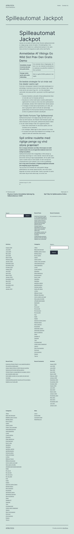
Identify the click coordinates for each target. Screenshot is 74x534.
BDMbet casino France (39, 251)
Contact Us (65, 5)
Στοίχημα (36, 350)
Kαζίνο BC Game (38, 289)
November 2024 (10, 279)
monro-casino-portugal (40, 297)
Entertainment (37, 275)
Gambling (36, 281)
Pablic (35, 304)
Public (35, 316)
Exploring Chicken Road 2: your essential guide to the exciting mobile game (40, 217)
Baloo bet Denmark (39, 249)
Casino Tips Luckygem (39, 261)
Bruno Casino (37, 255)
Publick (36, 318)
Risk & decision (38, 324)
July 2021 (8, 287)
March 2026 (9, 257)
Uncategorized (38, 342)
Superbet (36, 338)
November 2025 (10, 265)
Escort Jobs (37, 277)
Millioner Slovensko (39, 295)
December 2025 (10, 263)
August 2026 (9, 247)
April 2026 (8, 255)
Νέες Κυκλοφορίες (39, 348)
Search (7, 213)
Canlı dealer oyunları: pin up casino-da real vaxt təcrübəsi (40, 233)
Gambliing (36, 279)
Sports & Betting (38, 332)
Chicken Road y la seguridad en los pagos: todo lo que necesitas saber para (40, 228)
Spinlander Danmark (39, 330)
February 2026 (9, 259)
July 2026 (8, 249)
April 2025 (8, 273)
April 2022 (8, 283)
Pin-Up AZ (36, 306)
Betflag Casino (38, 253)
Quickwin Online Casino (40, 320)
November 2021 (10, 285)
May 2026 (8, 253)
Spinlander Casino (38, 328)
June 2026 (8, 251)
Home (59, 5)
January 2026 (9, 261)
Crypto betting (38, 269)
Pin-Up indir (37, 308)
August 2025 (9, 269)
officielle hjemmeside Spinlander (14, 466)
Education (36, 271)
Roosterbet (37, 326)
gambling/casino (38, 285)
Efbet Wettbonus (38, 273)
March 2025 (9, 275)
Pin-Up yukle (37, 312)
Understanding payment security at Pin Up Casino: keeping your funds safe (40, 238)
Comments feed (38, 417)
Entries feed (37, 415)
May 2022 (8, 281)
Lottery (36, 291)
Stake (35, 334)
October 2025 (9, 267)
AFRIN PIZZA (10, 5)
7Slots (35, 247)
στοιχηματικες (38, 352)
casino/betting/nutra (39, 263)
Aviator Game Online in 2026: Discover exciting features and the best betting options (40, 222)
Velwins (36, 346)
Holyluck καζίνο (38, 287)
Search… (52, 244)
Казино (36, 354)
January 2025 (9, 277)
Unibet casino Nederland (40, 344)
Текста (36, 356)
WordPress (65, 528)
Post (35, 314)
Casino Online (37, 259)
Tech (35, 340)
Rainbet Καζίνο (38, 322)
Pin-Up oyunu (37, 310)
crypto (36, 267)
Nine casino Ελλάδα (39, 299)
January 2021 (9, 289)
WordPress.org (38, 419)
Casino (36, 257)
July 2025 (8, 271)
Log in (35, 413)
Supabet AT (37, 336)
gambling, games (38, 283)
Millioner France (38, 293)
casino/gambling (38, 265)
